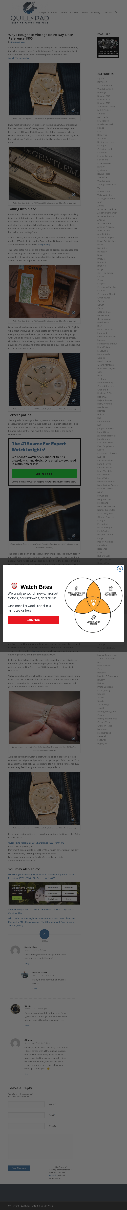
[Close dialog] (120, 569)
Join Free (33, 620)
